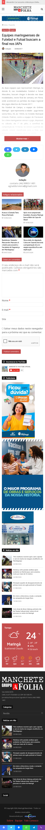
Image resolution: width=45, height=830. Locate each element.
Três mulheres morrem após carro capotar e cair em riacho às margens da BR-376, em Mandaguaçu (28, 558)
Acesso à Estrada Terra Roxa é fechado (10, 213)
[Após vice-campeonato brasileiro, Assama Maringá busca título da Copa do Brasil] (33, 204)
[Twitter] (16, 149)
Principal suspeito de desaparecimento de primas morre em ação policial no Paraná (27, 583)
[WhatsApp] (8, 154)
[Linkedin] (25, 149)
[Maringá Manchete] (22, 9)
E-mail (6, 309)
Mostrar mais (22, 138)
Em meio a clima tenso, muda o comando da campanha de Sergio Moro (27, 596)
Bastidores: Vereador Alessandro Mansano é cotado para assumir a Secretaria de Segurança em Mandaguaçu (11, 244)
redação (8, 49)
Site (4, 319)
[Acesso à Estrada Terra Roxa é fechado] (12, 204)
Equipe (18, 820)
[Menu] (3, 10)
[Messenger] (34, 149)
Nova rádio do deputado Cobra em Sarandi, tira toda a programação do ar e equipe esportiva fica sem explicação (33, 244)
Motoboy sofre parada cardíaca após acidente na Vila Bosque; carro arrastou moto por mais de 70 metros (26, 571)
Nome (6, 300)
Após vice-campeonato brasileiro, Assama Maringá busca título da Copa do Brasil (33, 216)
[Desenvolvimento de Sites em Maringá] (29, 816)
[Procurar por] (42, 10)
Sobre (10, 820)
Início (5, 25)
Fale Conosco (31, 820)
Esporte (12, 25)
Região (12, 30)
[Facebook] (8, 149)
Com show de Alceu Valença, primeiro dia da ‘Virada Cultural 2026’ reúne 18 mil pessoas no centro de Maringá (27, 611)
